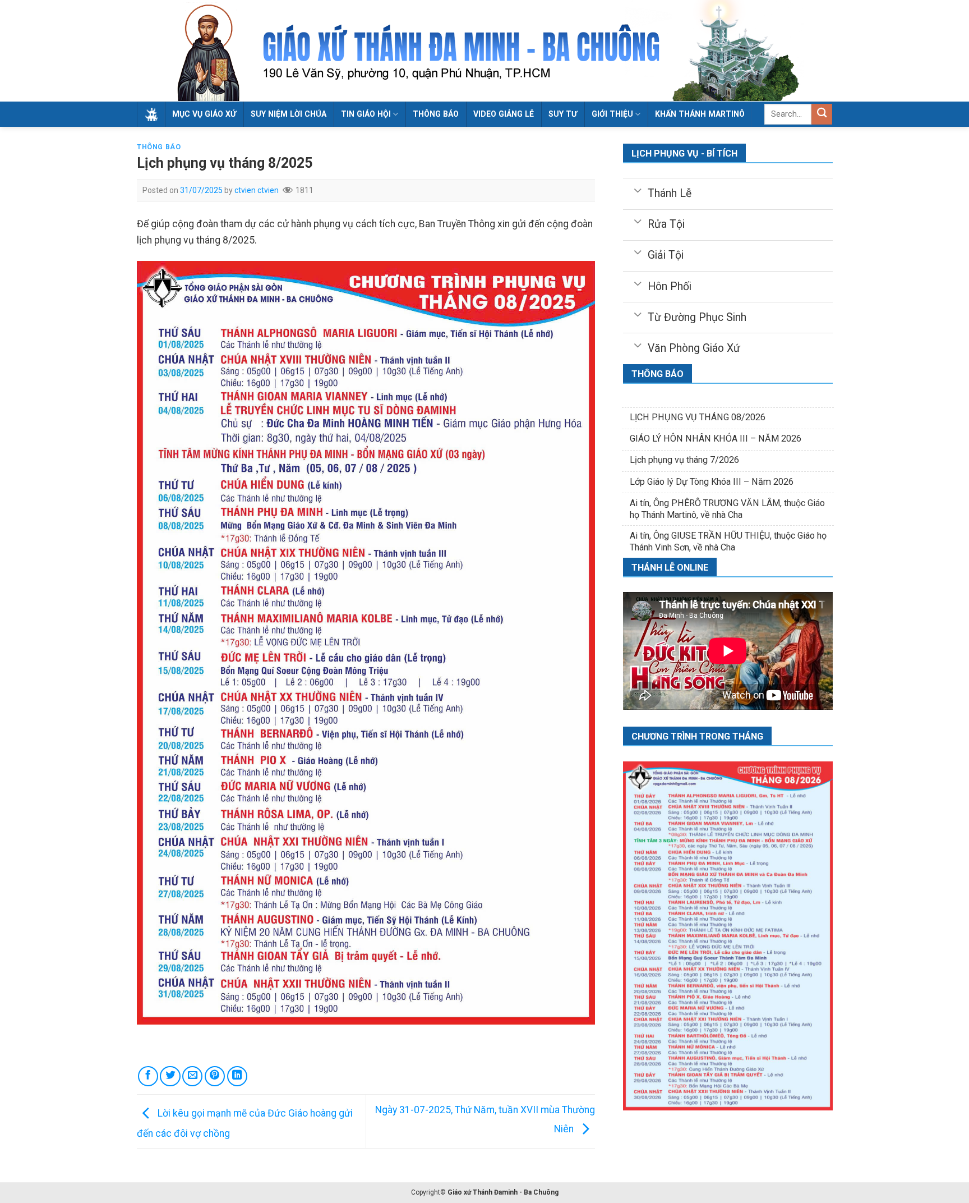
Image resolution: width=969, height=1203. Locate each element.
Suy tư (562, 113)
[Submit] (821, 114)
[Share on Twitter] (170, 1076)
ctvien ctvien (256, 190)
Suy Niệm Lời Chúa (288, 113)
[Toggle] (637, 190)
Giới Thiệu (612, 113)
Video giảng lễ (503, 113)
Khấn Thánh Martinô (700, 113)
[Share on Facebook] (148, 1076)
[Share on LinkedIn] (237, 1076)
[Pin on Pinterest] (215, 1076)
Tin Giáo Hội (366, 113)
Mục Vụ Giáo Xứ (204, 113)
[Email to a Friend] (192, 1076)
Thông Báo (436, 113)
